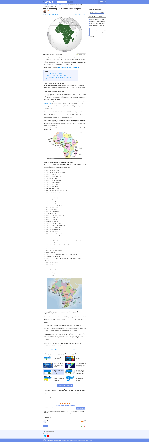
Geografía (55, 4)
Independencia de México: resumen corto (97, 21)
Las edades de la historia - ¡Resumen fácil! (98, 31)
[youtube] (48, 436)
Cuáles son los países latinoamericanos (97, 33)
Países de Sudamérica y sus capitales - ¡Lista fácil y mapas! (81, 365)
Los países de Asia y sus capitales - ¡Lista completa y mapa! (80, 371)
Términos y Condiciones (73, 440)
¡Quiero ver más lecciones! (65, 386)
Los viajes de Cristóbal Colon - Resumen (97, 23)
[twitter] (45, 436)
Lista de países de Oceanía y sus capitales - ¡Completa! (59, 378)
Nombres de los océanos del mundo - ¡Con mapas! (97, 35)
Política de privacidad (81, 440)
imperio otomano (47, 103)
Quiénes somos (58, 440)
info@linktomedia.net (76, 414)
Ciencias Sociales (50, 4)
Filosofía (96, 12)
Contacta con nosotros (65, 440)
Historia (91, 12)
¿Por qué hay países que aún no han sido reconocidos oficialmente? (58, 78)
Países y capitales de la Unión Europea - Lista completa (59, 365)
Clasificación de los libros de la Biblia (97, 19)
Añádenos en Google (82, 54)
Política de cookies (89, 440)
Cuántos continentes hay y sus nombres (97, 29)
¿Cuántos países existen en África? (54, 73)
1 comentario (63, 10)
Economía (102, 12)
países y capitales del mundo (66, 128)
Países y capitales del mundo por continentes (68, 67)
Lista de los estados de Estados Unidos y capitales (81, 378)
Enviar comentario (80, 408)
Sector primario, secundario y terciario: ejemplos (97, 26)
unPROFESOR (45, 4)
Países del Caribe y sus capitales (81, 357)
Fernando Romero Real (51, 12)
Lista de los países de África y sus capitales (56, 75)
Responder (45, 426)
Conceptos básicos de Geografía (63, 4)
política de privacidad (55, 407)
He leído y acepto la (51, 407)
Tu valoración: (57, 405)
